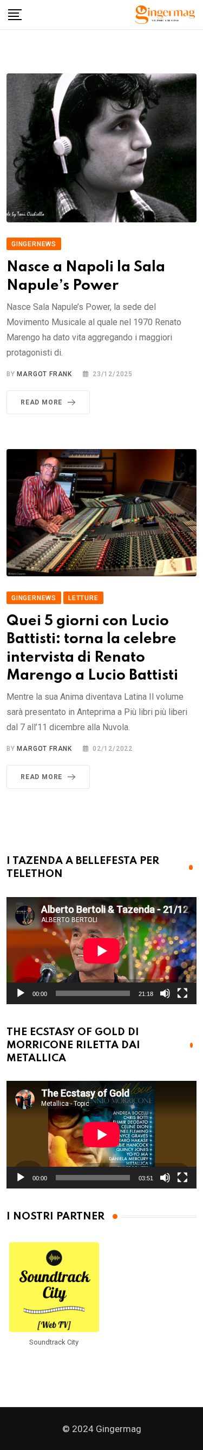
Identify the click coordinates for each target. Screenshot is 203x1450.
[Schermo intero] (182, 993)
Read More (41, 402)
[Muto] (165, 993)
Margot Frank (44, 374)
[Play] (20, 993)
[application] (101, 950)
